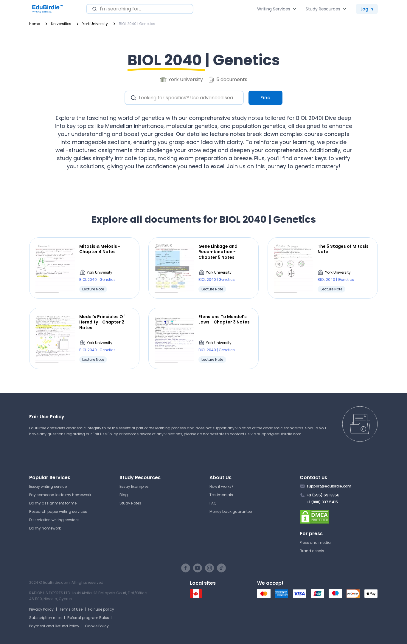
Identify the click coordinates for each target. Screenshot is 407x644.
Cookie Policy (97, 625)
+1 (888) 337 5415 (322, 501)
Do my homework (45, 528)
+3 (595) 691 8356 (323, 495)
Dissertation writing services (54, 519)
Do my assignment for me (53, 503)
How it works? (221, 486)
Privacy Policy (41, 609)
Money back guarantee (230, 511)
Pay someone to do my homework (60, 494)
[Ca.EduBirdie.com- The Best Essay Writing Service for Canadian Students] (196, 596)
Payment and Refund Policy (54, 625)
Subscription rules (45, 617)
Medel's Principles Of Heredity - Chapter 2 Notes (102, 322)
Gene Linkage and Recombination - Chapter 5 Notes (217, 252)
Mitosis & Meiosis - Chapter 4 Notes (99, 249)
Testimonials (221, 494)
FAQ (212, 503)
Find (265, 97)
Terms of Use (71, 609)
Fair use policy (101, 609)
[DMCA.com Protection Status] (339, 516)
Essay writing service (48, 486)
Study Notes (130, 503)
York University (99, 272)
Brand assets (312, 550)
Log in (367, 9)
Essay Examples (134, 486)
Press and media (315, 542)
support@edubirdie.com (279, 433)
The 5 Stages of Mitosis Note (343, 249)
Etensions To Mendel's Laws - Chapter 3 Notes (224, 319)
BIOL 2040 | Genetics (97, 279)
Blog (123, 494)
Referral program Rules (88, 617)
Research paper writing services (58, 511)
